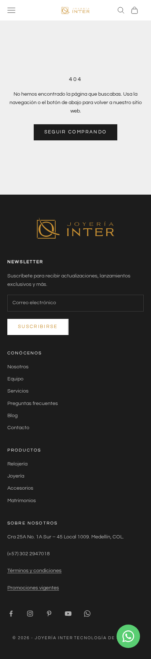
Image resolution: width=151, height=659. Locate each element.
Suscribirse (38, 326)
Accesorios (20, 488)
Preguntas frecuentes (32, 403)
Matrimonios (21, 500)
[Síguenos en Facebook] (11, 613)
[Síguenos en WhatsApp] (87, 613)
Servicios (18, 391)
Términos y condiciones (34, 570)
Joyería (15, 476)
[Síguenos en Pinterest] (49, 613)
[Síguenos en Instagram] (30, 613)
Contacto (18, 427)
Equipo (15, 379)
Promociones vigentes (33, 587)
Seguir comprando (75, 132)
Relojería (17, 464)
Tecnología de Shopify (106, 638)
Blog (12, 415)
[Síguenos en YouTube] (68, 613)
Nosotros (18, 366)
